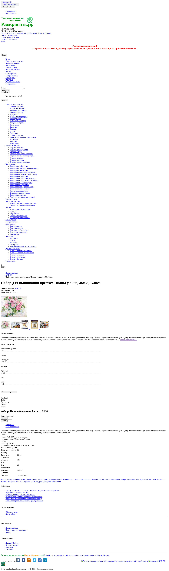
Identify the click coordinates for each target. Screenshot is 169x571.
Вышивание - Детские (19, 176)
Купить (4, 421)
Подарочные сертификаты (16, 530)
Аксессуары (10, 78)
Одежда (13, 211)
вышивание (115, 479)
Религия (13, 127)
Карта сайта (10, 514)
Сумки (12, 240)
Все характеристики (9, 392)
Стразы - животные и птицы (21, 154)
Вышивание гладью (18, 195)
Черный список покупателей (17, 493)
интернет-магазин (15, 482)
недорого (26, 482)
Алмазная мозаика (13, 63)
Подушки (14, 238)
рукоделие (47, 482)
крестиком (144, 479)
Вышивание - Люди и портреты (22, 172)
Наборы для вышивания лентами (23, 203)
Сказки (13, 129)
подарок (39, 482)
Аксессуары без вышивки (20, 209)
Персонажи (14, 143)
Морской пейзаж (16, 112)
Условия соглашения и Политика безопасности (24, 497)
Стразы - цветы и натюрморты (22, 156)
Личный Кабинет (12, 543)
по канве (152, 479)
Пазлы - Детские (16, 259)
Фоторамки (14, 245)
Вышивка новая (55, 479)
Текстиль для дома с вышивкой (22, 197)
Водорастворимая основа (20, 193)
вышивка (106, 479)
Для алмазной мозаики (19, 230)
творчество (56, 482)
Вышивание (10, 65)
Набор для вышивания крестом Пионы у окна (19, 479)
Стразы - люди (15, 152)
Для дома (9, 80)
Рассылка (9, 549)
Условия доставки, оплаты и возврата (20, 495)
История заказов (12, 545)
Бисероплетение (12, 76)
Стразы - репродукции (19, 150)
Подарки (13, 242)
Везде (8, 59)
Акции (8, 532)
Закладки (9, 547)
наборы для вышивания (130, 479)
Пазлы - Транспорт (17, 257)
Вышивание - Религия (19, 166)
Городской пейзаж (17, 108)
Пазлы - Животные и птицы (21, 251)
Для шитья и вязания (18, 232)
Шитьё (8, 71)
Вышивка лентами (13, 69)
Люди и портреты (17, 123)
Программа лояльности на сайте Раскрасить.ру (24, 499)
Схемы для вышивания (19, 191)
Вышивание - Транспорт (19, 185)
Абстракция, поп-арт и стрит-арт (23, 137)
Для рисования (16, 226)
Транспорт (14, 133)
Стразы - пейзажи (17, 148)
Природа (13, 115)
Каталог (4, 100)
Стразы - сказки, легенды (20, 162)
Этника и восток (16, 135)
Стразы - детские (16, 158)
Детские (13, 141)
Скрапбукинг (11, 73)
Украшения (14, 214)
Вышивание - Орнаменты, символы (24, 181)
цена (33, 482)
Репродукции (15, 119)
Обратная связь (11, 512)
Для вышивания (16, 228)
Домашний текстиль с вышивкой (23, 247)
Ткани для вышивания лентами (22, 205)
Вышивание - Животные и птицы (23, 174)
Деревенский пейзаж (18, 110)
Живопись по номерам (14, 61)
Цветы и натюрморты (18, 117)
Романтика (14, 125)
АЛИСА (9, 275)
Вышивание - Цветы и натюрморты (24, 168)
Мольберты (14, 234)
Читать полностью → (128, 340)
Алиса (45, 479)
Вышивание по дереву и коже (21, 187)
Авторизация (11, 13)
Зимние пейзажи (16, 106)
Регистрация (10, 11)
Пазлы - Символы (17, 255)
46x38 (40, 479)
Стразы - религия (17, 160)
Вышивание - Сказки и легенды (22, 178)
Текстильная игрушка (18, 216)
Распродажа (10, 84)
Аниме (13, 131)
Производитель (12, 273)
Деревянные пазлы (13, 82)
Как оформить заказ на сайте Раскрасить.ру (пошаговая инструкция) (32, 490)
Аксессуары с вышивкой (20, 218)
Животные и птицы (18, 121)
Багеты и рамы (11, 67)
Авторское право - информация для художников (24, 501)
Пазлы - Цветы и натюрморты (22, 253)
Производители (12, 528)
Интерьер (14, 139)
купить (160, 479)
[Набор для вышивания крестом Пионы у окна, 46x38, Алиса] (14, 319)
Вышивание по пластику (20, 189)
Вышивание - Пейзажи (19, 170)
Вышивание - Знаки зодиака (21, 183)
